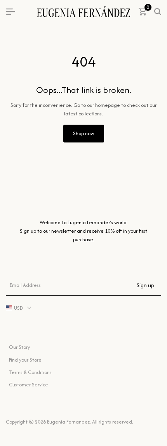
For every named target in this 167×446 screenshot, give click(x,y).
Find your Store (25, 360)
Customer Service (28, 384)
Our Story (19, 347)
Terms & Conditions (30, 372)
